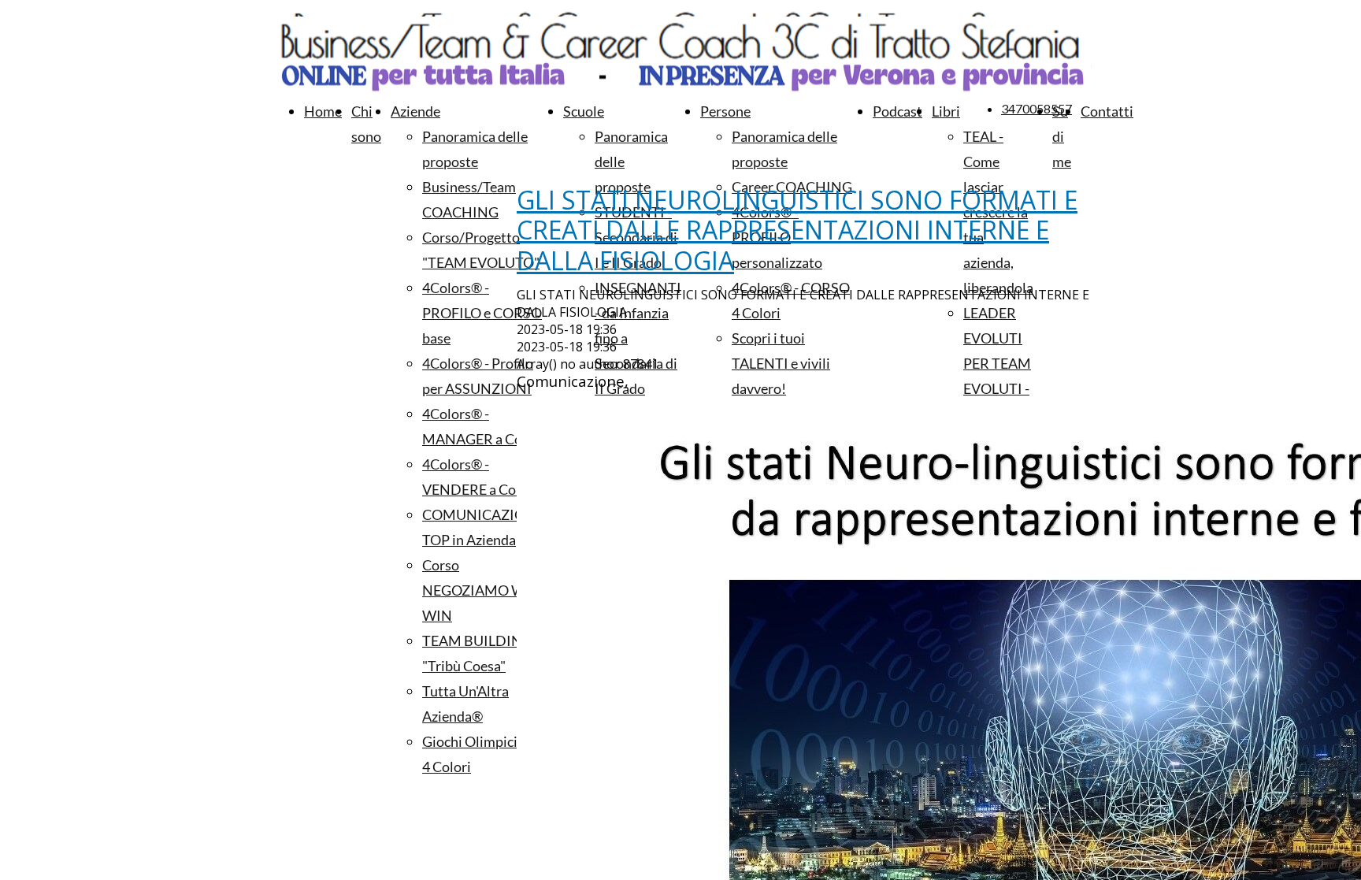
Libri (946, 111)
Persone (725, 111)
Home (323, 111)
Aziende (415, 111)
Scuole (583, 111)
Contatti (1107, 111)
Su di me (1061, 136)
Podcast (897, 111)
